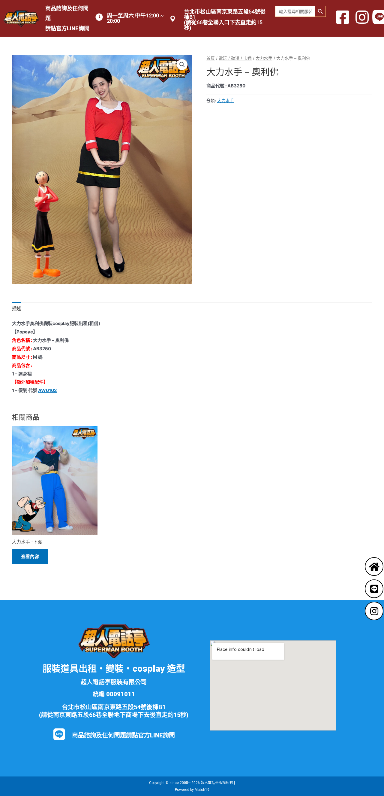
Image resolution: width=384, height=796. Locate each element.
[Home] (374, 566)
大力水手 (264, 58)
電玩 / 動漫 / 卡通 (235, 58)
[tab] (16, 308)
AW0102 (47, 390)
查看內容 (30, 556)
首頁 (210, 58)
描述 (16, 308)
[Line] (374, 588)
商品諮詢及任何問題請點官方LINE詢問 (123, 735)
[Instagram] (374, 611)
